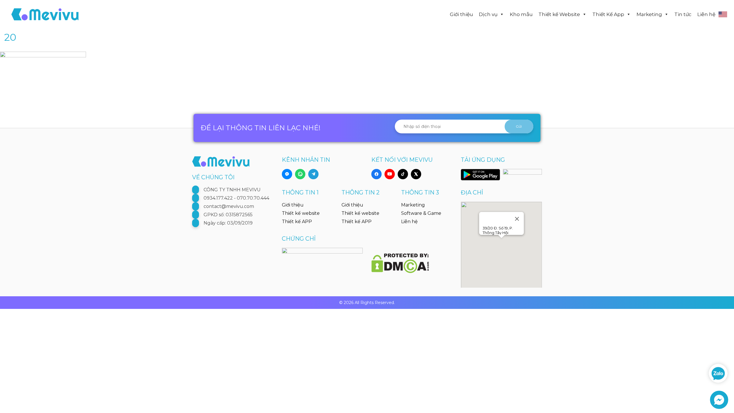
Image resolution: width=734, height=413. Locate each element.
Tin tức (683, 14)
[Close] (517, 219)
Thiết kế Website (559, 14)
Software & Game (421, 213)
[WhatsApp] (300, 174)
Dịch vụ (488, 14)
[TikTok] (403, 174)
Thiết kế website (301, 213)
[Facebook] (376, 174)
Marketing (649, 14)
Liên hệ (706, 14)
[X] (416, 174)
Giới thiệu (461, 14)
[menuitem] (724, 14)
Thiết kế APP (297, 221)
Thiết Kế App (608, 14)
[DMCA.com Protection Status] (400, 260)
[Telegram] (313, 174)
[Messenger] (287, 174)
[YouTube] (389, 174)
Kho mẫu (521, 14)
